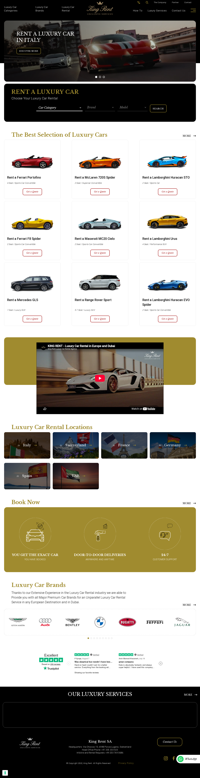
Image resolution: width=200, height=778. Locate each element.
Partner (175, 2)
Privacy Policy (126, 763)
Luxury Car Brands (41, 9)
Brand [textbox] (91, 107)
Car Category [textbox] (47, 107)
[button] (96, 77)
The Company (160, 2)
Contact (188, 2)
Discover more (28, 51)
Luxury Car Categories (11, 9)
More (187, 605)
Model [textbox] (124, 107)
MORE (187, 136)
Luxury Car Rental (68, 9)
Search (158, 108)
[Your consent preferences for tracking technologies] (5, 773)
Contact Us (179, 10)
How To (137, 10)
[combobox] (59, 108)
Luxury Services (157, 10)
